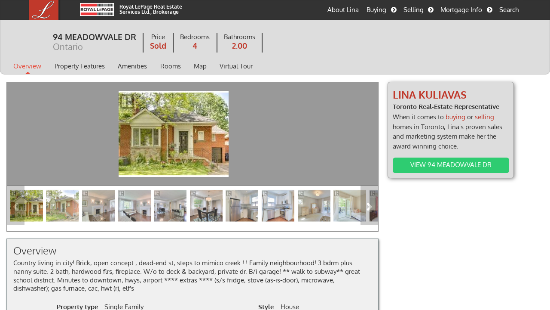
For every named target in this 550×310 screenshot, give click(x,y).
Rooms (170, 66)
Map (200, 66)
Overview (27, 66)
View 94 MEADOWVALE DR (451, 164)
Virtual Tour (236, 66)
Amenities (132, 66)
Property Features (80, 66)
